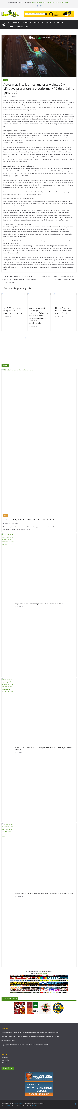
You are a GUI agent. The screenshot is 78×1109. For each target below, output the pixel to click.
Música (48, 22)
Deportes (37, 22)
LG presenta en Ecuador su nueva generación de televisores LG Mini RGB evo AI (40, 604)
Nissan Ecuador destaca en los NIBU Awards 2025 (64, 310)
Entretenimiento (14, 22)
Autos (5, 80)
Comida (10, 27)
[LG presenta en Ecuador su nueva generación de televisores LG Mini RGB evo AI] (8, 605)
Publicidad (5, 1057)
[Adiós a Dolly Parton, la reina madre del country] (39, 440)
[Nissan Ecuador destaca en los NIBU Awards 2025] (64, 294)
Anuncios (4, 1062)
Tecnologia (58, 22)
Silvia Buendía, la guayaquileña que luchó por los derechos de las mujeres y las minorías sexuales (43, 749)
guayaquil (15, 96)
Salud (28, 27)
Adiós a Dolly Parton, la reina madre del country (28, 519)
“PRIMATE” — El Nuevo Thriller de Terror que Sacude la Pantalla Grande (58, 278)
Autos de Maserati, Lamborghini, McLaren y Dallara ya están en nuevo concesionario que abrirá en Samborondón (38, 315)
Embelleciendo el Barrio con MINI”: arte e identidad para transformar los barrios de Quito (50, 3)
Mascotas (19, 27)
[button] (30, 22)
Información (5, 1060)
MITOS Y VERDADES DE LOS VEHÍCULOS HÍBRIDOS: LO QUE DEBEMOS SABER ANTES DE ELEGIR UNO (20, 279)
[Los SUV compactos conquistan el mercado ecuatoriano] (13, 294)
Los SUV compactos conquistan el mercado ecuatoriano (12, 310)
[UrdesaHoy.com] (4, 24)
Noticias (26, 22)
